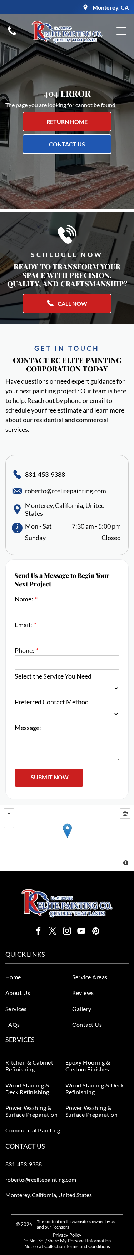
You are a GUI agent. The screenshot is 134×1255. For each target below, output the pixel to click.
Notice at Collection (44, 1246)
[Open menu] (121, 31)
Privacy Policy (67, 1235)
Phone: (24, 650)
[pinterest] (95, 932)
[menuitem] (36, 977)
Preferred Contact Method (52, 702)
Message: (28, 727)
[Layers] (125, 813)
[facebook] (38, 932)
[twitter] (52, 932)
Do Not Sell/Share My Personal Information (66, 1241)
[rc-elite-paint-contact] (12, 34)
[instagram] (67, 932)
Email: (23, 625)
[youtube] (81, 932)
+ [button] (9, 813)
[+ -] (67, 838)
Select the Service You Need (53, 676)
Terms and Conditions (88, 1246)
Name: (24, 599)
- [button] (9, 823)
